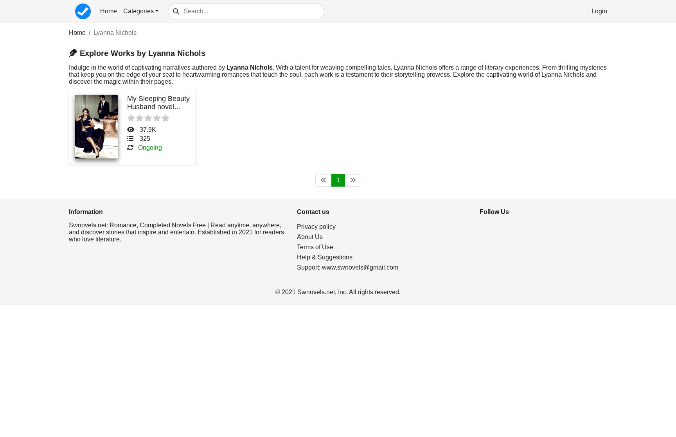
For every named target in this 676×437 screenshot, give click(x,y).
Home (108, 11)
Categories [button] (138, 11)
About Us (310, 237)
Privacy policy (316, 226)
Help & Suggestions (324, 257)
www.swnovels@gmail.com (360, 267)
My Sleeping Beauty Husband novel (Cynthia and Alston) (158, 111)
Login (599, 11)
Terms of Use (315, 247)
